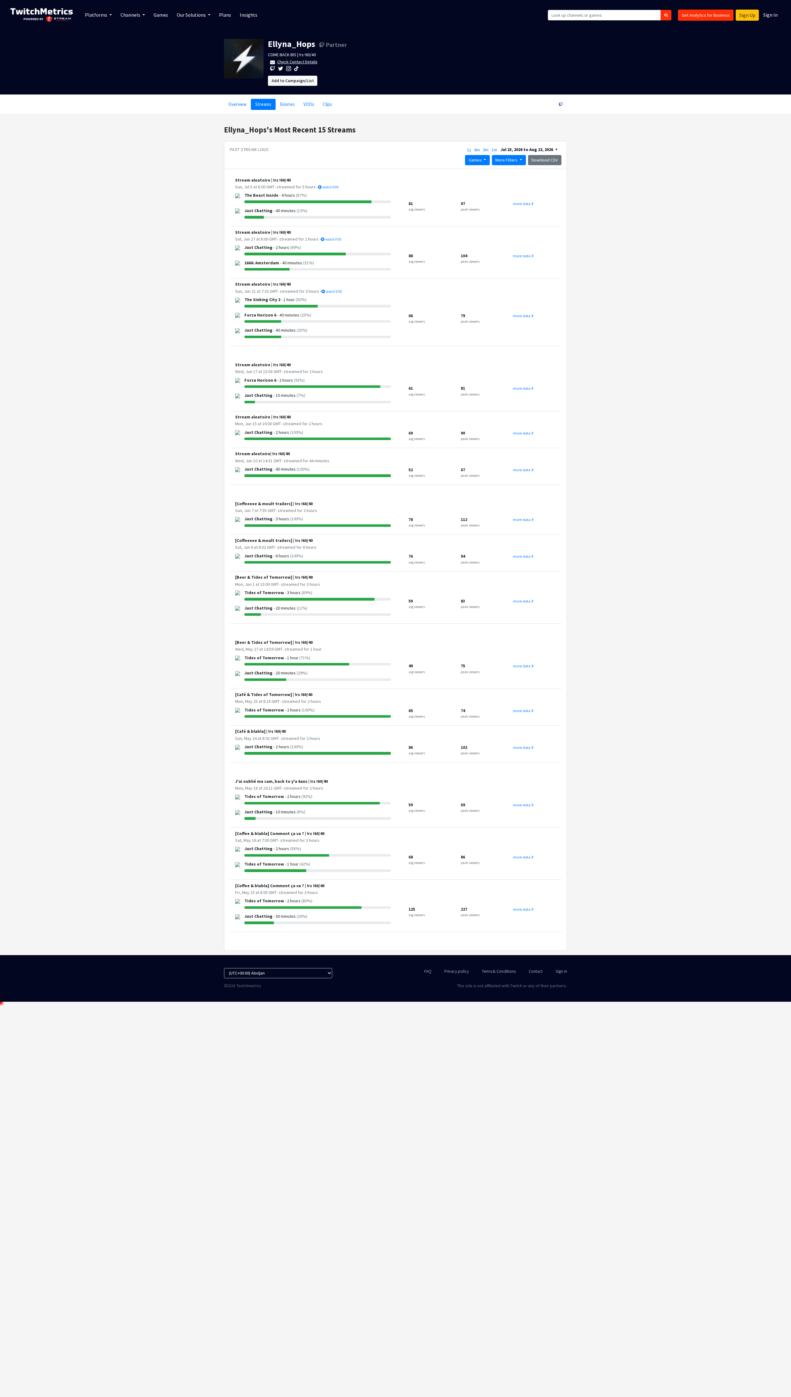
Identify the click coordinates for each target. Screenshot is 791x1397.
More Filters (506, 160)
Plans (225, 15)
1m (494, 150)
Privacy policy (456, 971)
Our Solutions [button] (192, 15)
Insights (248, 15)
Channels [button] (131, 15)
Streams (263, 104)
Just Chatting (258, 210)
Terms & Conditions (499, 971)
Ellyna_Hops (291, 43)
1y (469, 150)
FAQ (427, 971)
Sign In (770, 15)
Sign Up (747, 15)
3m (486, 150)
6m (477, 150)
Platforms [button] (96, 15)
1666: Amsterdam (261, 263)
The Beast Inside (261, 195)
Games (161, 15)
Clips (327, 104)
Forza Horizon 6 (260, 315)
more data (522, 203)
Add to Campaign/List (293, 80)
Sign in (561, 971)
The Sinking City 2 (262, 299)
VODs (308, 104)
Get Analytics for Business (706, 15)
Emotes (287, 104)
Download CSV (544, 160)
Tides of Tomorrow (264, 592)
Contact (536, 971)
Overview (237, 104)
